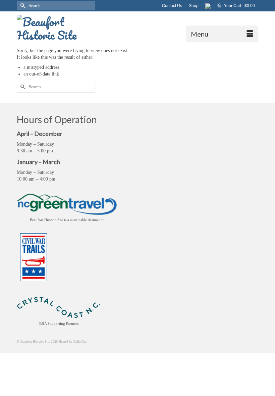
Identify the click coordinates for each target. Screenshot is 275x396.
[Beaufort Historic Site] (137, 27)
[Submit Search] (22, 5)
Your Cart (239, 5)
